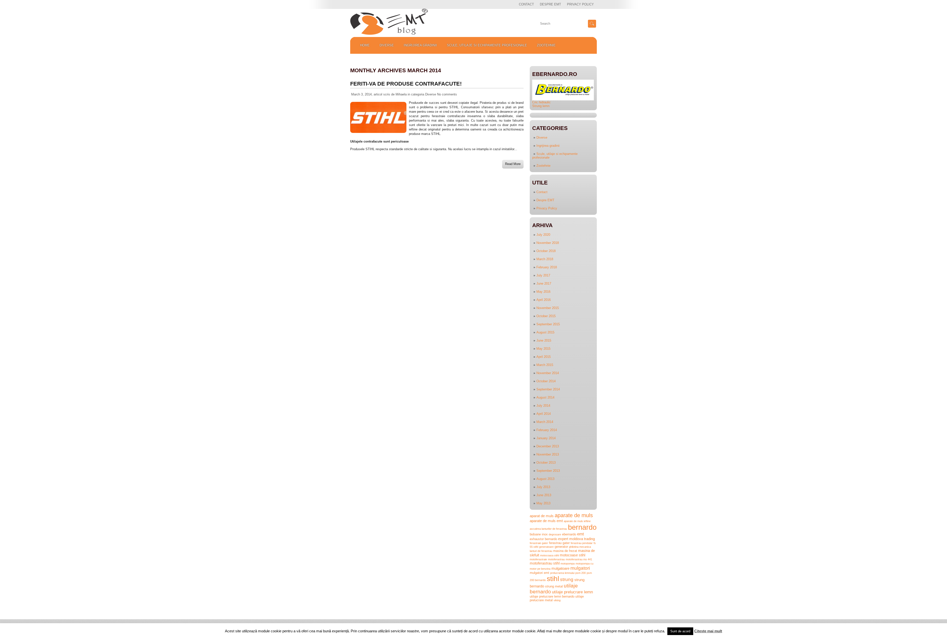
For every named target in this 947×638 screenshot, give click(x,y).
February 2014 (546, 430)
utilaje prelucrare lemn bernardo (552, 596)
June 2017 (543, 283)
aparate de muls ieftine (577, 521)
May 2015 (543, 348)
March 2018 (544, 259)
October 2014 (546, 381)
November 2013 (547, 454)
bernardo (582, 527)
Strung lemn (540, 106)
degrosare (555, 534)
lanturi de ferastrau (541, 550)
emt (580, 533)
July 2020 (543, 235)
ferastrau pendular (582, 543)
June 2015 (543, 340)
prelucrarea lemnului (562, 572)
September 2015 (548, 324)
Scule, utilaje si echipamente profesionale (487, 45)
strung (566, 579)
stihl (553, 579)
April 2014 (543, 414)
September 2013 (548, 471)
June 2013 (543, 495)
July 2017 (543, 275)
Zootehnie (546, 45)
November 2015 (547, 308)
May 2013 (543, 503)
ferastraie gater (539, 543)
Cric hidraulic (541, 102)
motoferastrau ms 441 (579, 559)
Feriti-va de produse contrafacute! (406, 84)
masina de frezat (565, 551)
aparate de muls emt (546, 521)
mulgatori (580, 568)
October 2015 (546, 316)
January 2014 (546, 438)
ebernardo (569, 534)
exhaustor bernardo (543, 539)
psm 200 (580, 572)
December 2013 (547, 446)
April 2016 (543, 300)
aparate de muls (574, 515)
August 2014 (545, 397)
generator (561, 546)
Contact (526, 4)
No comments (447, 94)
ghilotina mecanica (580, 546)
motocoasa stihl (549, 555)
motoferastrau (556, 559)
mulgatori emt (539, 573)
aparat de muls (542, 516)
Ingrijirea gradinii (420, 45)
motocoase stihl (572, 555)
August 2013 (545, 479)
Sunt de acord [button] (680, 631)
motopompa (568, 563)
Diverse (387, 45)
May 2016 (543, 291)
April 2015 (543, 357)
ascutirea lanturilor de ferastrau (548, 528)
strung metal (554, 586)
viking (557, 600)
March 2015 (544, 365)
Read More (513, 164)
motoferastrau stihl (545, 563)
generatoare (546, 546)
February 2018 (546, 267)
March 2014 (544, 422)
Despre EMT (550, 4)
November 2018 (547, 243)
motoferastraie (538, 559)
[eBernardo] (563, 99)
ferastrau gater (559, 543)
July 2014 (543, 405)
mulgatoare (560, 568)
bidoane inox (539, 534)
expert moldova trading (576, 539)
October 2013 (546, 462)
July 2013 (543, 487)
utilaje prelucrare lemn (572, 591)
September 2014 (548, 389)
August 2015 (545, 332)
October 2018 (546, 251)
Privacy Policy (580, 4)
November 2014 (547, 373)
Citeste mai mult (708, 631)
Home (365, 45)
